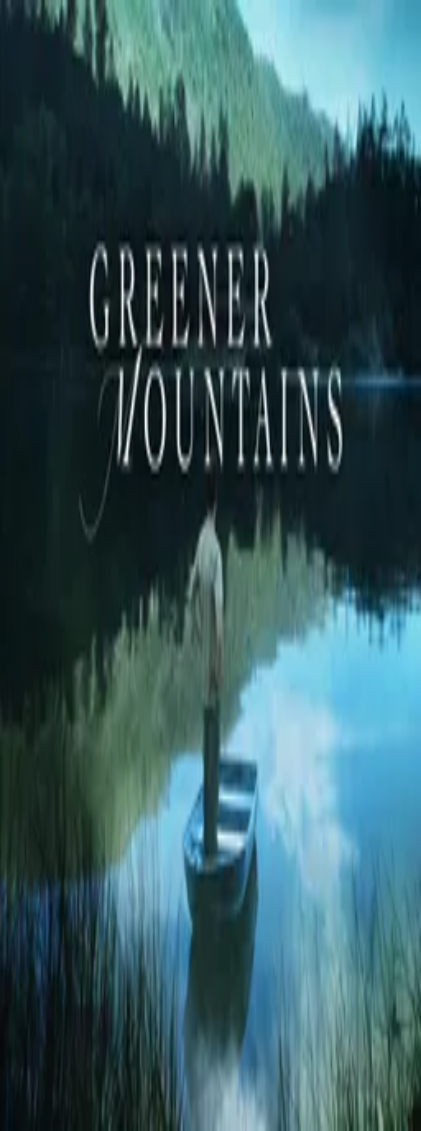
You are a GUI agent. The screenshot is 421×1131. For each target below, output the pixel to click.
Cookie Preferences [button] (36, 940)
